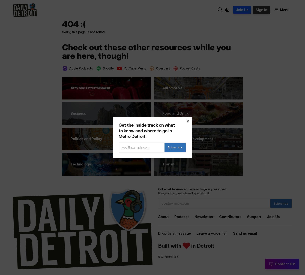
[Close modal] (188, 121)
